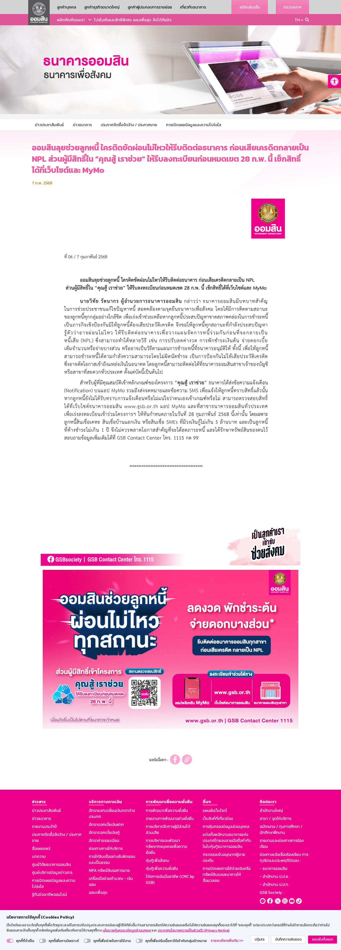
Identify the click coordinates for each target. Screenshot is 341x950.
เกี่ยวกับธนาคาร (193, 7)
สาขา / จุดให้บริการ (275, 818)
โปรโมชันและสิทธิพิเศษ (113, 20)
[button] (334, 81)
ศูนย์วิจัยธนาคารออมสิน (51, 864)
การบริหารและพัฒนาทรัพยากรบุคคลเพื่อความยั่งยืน (166, 846)
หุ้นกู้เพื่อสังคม (157, 860)
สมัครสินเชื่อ (249, 7)
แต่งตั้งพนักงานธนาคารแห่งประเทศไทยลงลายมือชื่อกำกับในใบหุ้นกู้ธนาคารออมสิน (227, 840)
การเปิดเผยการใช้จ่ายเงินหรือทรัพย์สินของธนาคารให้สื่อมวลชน (227, 874)
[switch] (9, 941)
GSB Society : (272, 892)
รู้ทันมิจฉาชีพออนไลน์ (49, 894)
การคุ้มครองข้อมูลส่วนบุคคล (226, 826)
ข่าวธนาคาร (41, 818)
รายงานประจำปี (44, 826)
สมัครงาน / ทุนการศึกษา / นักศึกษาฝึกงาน (281, 829)
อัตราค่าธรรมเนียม (104, 840)
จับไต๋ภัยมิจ (162, 20)
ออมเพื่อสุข (142, 20)
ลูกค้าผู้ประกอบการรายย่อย (150, 7)
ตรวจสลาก (292, 7)
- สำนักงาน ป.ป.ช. (274, 876)
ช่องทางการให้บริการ (106, 848)
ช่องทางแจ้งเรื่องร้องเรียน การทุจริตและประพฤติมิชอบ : (284, 857)
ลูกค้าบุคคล (66, 7)
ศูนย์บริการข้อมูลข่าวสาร (52, 872)
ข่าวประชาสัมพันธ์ (46, 810)
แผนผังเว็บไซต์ (215, 810)
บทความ (39, 856)
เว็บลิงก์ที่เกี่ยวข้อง (218, 818)
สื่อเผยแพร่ (41, 848)
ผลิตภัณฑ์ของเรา (71, 20)
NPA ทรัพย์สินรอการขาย (109, 870)
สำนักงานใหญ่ (271, 810)
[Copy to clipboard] (187, 759)
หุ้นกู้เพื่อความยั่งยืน (162, 868)
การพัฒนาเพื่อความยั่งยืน (167, 810)
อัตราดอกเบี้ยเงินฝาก (106, 824)
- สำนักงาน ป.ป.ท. (274, 884)
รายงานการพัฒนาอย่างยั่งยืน (170, 818)
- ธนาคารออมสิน (273, 868)
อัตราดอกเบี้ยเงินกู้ (104, 832)
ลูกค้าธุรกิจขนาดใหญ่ (102, 7)
